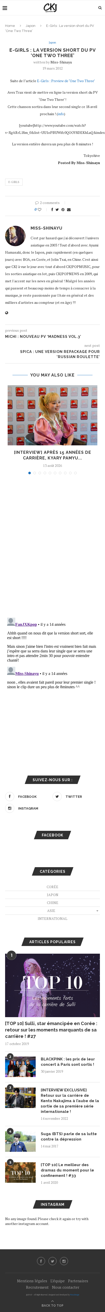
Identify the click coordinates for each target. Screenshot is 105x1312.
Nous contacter (65, 1287)
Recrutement (37, 1287)
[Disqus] (52, 547)
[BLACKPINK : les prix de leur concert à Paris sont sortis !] (20, 1067)
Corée (52, 886)
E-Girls (13, 182)
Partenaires (78, 1280)
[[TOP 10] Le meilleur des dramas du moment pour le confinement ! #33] (20, 1172)
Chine (52, 902)
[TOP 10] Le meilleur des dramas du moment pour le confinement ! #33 (67, 1170)
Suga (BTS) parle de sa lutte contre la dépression (69, 1137)
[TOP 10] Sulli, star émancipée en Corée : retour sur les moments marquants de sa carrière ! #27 (51, 1030)
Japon (30, 26)
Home (10, 26)
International (52, 918)
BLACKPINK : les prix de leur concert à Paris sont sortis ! (68, 1062)
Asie (51, 910)
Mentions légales (32, 1280)
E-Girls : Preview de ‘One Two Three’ (66, 80)
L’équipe (57, 1280)
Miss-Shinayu (61, 62)
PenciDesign (74, 1295)
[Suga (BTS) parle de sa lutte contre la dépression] (20, 1141)
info (61, 113)
